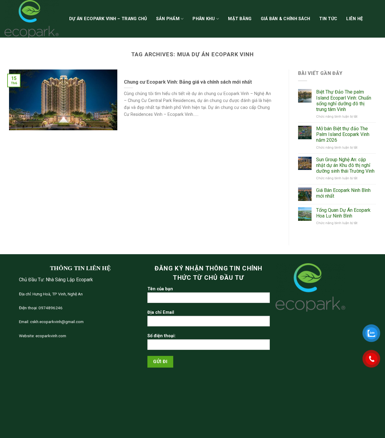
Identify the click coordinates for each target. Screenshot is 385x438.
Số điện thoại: (161, 335)
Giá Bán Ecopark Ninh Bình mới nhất (343, 193)
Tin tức (328, 18)
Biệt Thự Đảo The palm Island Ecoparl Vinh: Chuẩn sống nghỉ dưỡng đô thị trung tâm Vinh (343, 100)
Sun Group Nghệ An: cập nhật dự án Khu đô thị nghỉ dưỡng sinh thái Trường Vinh (345, 165)
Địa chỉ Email (160, 312)
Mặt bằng (239, 18)
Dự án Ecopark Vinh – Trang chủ (108, 18)
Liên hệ (354, 18)
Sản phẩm (168, 18)
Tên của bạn (160, 288)
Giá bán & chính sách (285, 18)
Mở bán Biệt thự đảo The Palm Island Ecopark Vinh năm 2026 (342, 134)
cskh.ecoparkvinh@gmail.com (56, 321)
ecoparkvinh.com (50, 335)
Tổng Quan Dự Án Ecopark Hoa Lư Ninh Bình (343, 213)
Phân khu (203, 18)
